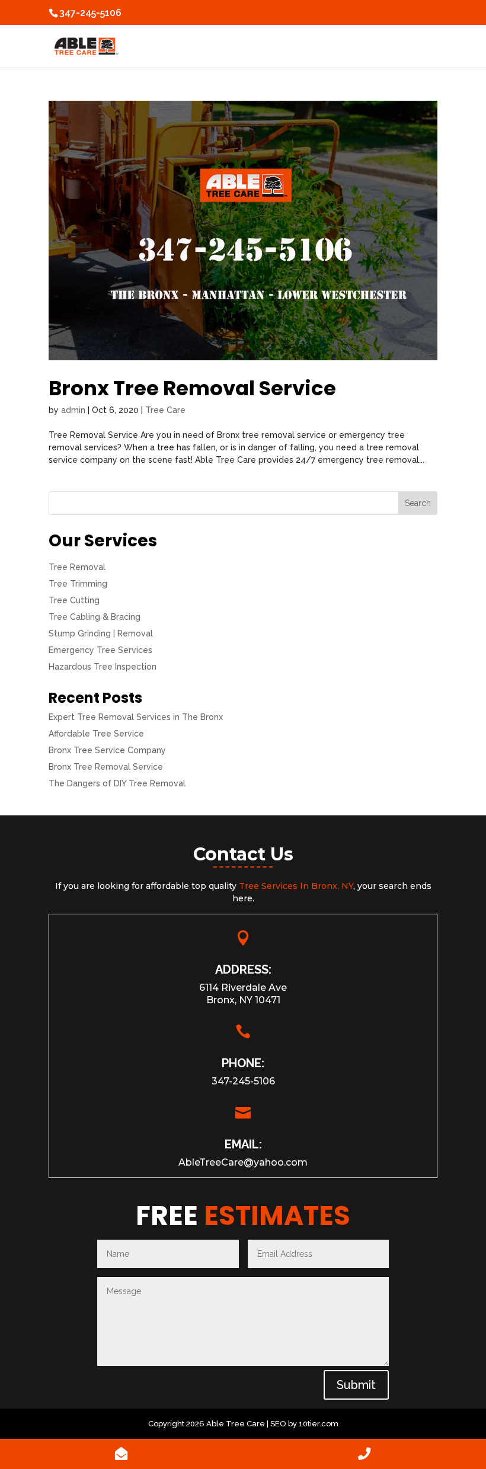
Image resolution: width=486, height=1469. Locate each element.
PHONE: (243, 1063)
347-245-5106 (243, 1081)
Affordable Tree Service (96, 733)
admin (73, 410)
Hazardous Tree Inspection (102, 666)
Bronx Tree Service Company (107, 750)
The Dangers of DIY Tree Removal (117, 783)
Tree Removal (77, 567)
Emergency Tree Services (100, 650)
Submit (356, 1385)
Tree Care (165, 410)
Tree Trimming (78, 583)
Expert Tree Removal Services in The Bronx (136, 717)
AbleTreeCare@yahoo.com (243, 1162)
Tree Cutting (74, 600)
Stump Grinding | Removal (101, 633)
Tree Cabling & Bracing (94, 617)
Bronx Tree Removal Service (192, 388)
